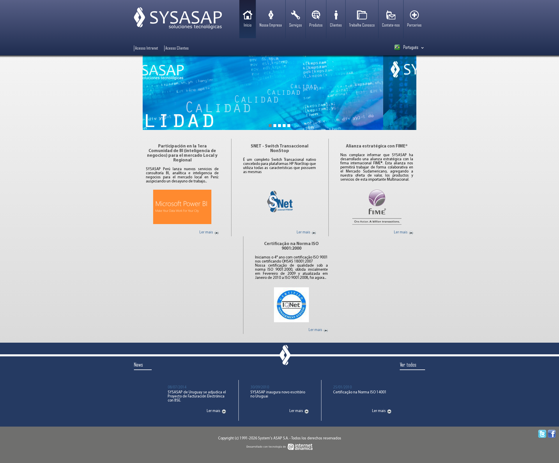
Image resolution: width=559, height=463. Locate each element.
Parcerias (414, 25)
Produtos (316, 25)
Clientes (336, 25)
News (138, 364)
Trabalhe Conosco (362, 25)
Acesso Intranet (146, 48)
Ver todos (408, 364)
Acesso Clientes (177, 48)
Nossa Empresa (270, 25)
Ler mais (206, 232)
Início (248, 25)
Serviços (295, 25)
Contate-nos (391, 25)
